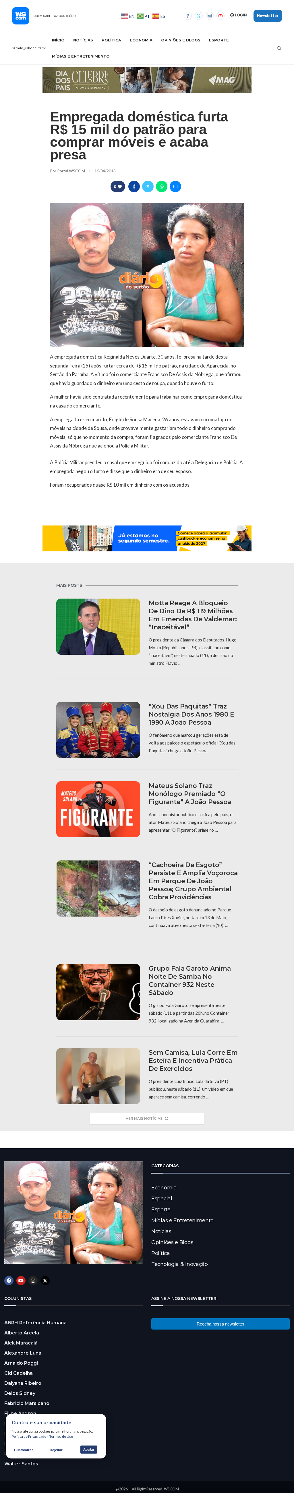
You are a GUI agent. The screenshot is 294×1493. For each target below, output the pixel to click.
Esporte (219, 40)
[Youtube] (220, 16)
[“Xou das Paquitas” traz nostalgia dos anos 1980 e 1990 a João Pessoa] (98, 730)
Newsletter (267, 16)
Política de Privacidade (29, 1436)
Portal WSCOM (71, 170)
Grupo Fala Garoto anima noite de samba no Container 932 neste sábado (190, 981)
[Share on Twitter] (148, 186)
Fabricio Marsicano (26, 1403)
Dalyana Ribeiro (22, 1383)
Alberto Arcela (21, 1333)
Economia (141, 40)
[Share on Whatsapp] (161, 186)
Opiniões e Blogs (180, 40)
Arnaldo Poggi (21, 1363)
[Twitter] (199, 16)
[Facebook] (188, 16)
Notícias (83, 40)
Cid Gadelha (18, 1373)
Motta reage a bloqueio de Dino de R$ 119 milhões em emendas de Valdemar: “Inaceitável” (193, 615)
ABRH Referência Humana (35, 1323)
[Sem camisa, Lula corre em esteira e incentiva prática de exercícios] (98, 1076)
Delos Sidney (19, 1393)
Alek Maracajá (21, 1343)
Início (58, 40)
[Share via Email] (175, 186)
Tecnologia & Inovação (179, 1264)
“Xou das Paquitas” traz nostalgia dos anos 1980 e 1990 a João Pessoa (191, 714)
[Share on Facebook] (134, 186)
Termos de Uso (61, 1436)
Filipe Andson (20, 1413)
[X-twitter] (45, 1280)
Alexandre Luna (22, 1353)
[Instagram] (210, 16)
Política (111, 40)
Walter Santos (21, 1464)
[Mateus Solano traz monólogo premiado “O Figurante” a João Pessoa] (98, 809)
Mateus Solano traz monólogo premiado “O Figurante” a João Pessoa (190, 794)
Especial (161, 1198)
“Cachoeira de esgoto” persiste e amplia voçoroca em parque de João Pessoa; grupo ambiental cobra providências (193, 881)
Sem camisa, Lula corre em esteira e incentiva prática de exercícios (193, 1061)
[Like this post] (120, 187)
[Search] (279, 48)
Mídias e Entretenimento (81, 56)
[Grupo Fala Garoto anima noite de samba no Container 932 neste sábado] (98, 992)
